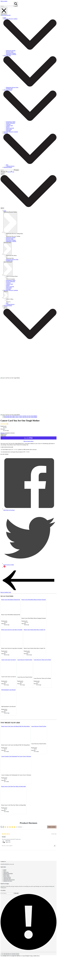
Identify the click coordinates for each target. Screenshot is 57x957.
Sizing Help (6, 872)
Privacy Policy (6, 876)
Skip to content (4, 1)
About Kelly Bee (7, 878)
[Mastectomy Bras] (6, 257)
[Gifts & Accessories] (6, 277)
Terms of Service (7, 877)
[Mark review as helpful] (54, 846)
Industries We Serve (7, 881)
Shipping (3, 433)
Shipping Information (8, 873)
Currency (3, 173)
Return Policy (6, 874)
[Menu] (2, 208)
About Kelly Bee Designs (9, 879)
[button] (23, 827)
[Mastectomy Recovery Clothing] (6, 235)
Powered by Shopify (15, 953)
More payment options (28, 441)
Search (4, 869)
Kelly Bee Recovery (7, 953)
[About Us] (6, 300)
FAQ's (4, 871)
